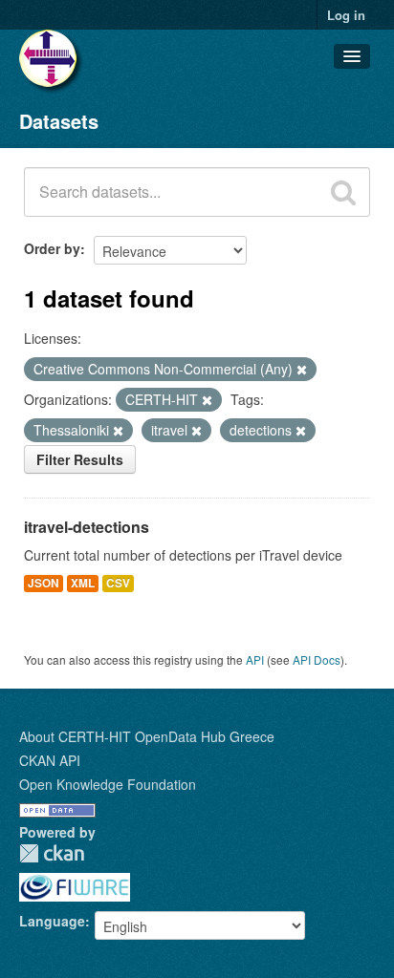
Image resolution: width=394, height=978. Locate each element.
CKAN (51, 853)
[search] (343, 192)
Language (52, 920)
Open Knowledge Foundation (107, 784)
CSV (118, 583)
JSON (43, 583)
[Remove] (301, 369)
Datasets (58, 121)
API (255, 659)
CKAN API (49, 760)
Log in (346, 15)
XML (83, 583)
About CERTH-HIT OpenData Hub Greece (146, 736)
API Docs (316, 659)
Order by (52, 248)
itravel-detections (86, 527)
